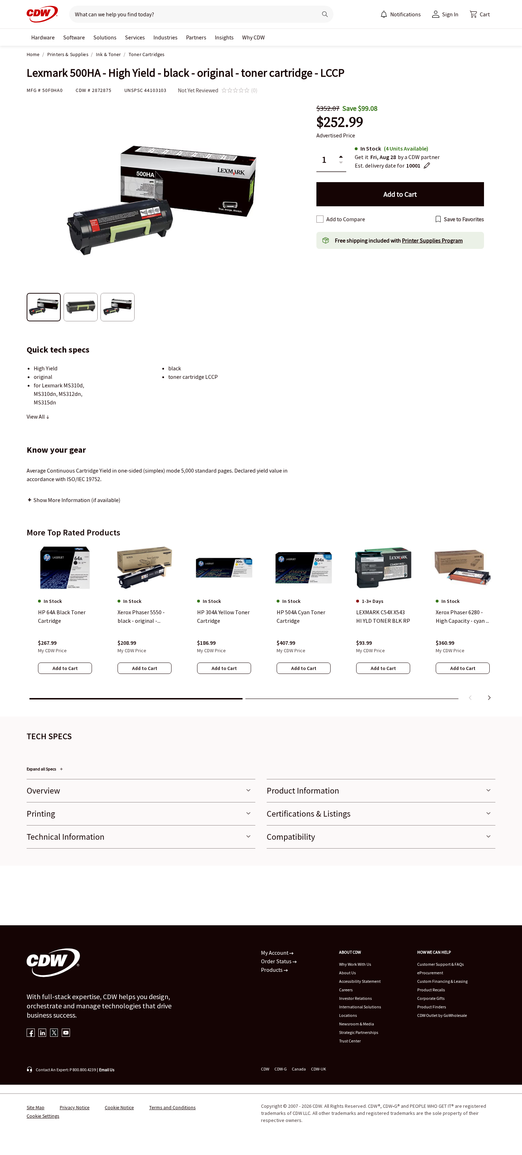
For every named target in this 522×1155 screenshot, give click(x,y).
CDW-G (280, 1069)
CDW (265, 1069)
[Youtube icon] (66, 1033)
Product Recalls (431, 989)
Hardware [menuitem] (43, 37)
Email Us (106, 1069)
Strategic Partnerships (358, 1032)
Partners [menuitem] (196, 37)
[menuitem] (383, 14)
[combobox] (190, 14)
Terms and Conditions (172, 1107)
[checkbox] (319, 219)
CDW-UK (318, 1069)
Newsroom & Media (356, 1023)
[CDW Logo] (42, 14)
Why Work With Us (355, 964)
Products (272, 969)
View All (36, 416)
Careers (346, 989)
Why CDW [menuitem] (253, 37)
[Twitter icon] (54, 1033)
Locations (348, 1015)
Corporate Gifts (431, 998)
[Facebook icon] (31, 1033)
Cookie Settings (43, 1116)
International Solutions (360, 1006)
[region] (261, 623)
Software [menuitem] (74, 37)
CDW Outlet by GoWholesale (442, 1015)
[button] (480, 14)
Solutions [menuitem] (104, 37)
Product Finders (431, 1006)
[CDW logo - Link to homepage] (42, 14)
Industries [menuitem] (165, 37)
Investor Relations (355, 998)
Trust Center (350, 1041)
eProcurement (430, 972)
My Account (275, 952)
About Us (347, 972)
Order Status (277, 961)
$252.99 (339, 122)
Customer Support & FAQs (440, 964)
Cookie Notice (119, 1107)
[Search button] (325, 14)
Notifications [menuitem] (405, 14)
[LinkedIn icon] (42, 1033)
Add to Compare (345, 219)
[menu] (400, 14)
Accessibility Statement (360, 981)
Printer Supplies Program (432, 240)
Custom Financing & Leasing (442, 981)
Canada (299, 1069)
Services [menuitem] (135, 37)
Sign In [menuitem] (450, 14)
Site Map (35, 1107)
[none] (43, 37)
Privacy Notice (74, 1107)
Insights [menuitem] (224, 37)
